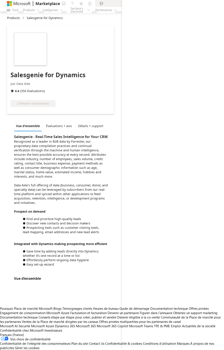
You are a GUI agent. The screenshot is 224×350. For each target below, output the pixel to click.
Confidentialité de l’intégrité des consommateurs (35, 343)
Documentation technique (19, 317)
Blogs (57, 308)
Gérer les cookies (27, 348)
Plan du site (79, 343)
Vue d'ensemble (28, 126)
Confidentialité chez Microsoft (22, 330)
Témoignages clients (77, 308)
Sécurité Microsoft (32, 326)
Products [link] (13, 18)
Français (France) (12, 334)
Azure (50, 326)
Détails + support (90, 126)
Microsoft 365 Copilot (112, 326)
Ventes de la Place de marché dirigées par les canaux (60, 321)
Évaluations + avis (59, 126)
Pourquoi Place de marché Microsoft (26, 308)
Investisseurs (53, 330)
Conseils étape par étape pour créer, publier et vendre (77, 317)
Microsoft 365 (86, 326)
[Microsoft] (19, 3)
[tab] (29, 126)
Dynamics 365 (65, 326)
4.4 (17, 91)
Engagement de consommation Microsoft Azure (35, 313)
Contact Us (96, 343)
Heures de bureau (106, 308)
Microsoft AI (9, 326)
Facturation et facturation (88, 313)
